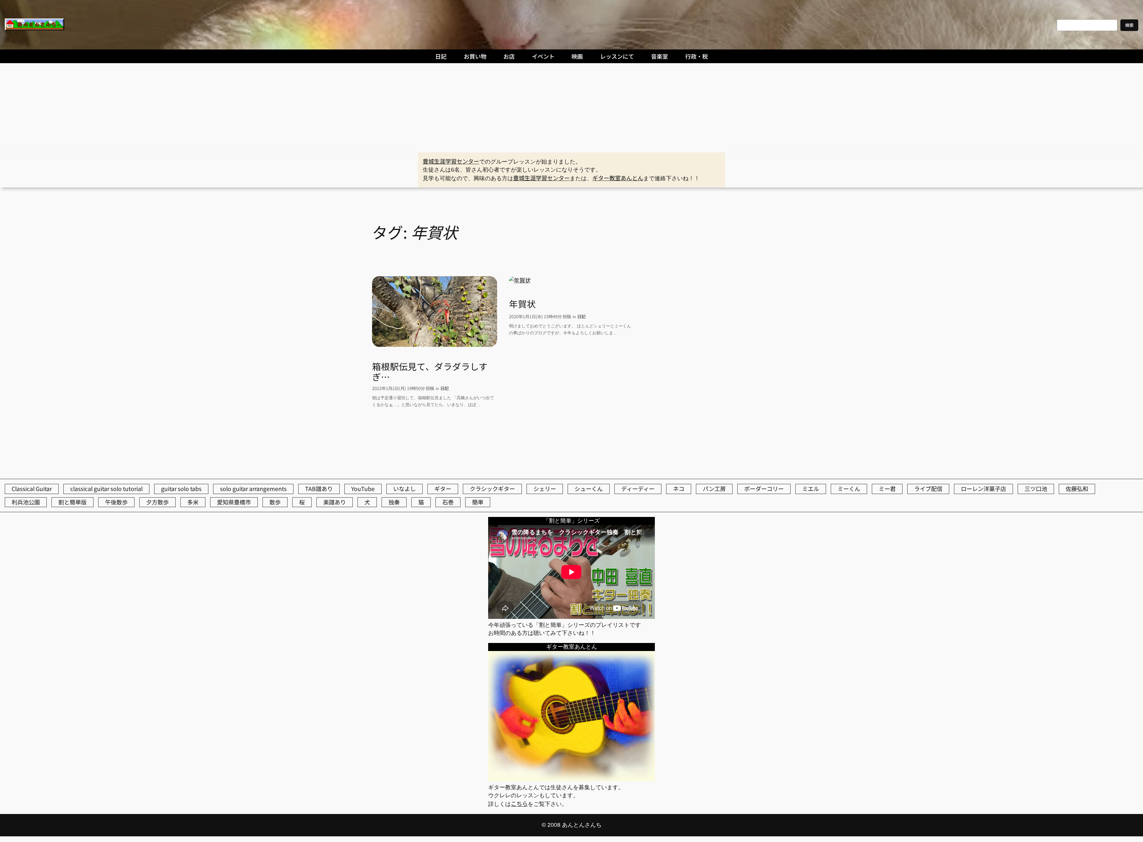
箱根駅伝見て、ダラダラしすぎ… (430, 371)
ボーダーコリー (764, 488)
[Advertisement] (571, 108)
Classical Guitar (32, 488)
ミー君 (887, 488)
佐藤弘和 (1077, 488)
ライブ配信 (928, 488)
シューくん (588, 488)
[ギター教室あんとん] (571, 779)
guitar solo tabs (181, 488)
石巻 (448, 502)
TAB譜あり (319, 488)
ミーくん (849, 488)
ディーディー (638, 488)
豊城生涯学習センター (451, 161)
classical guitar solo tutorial (106, 488)
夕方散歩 (157, 502)
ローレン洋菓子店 (983, 488)
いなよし (404, 488)
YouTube (363, 488)
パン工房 (714, 488)
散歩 (275, 502)
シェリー (544, 488)
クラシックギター (492, 488)
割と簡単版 (72, 502)
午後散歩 (116, 502)
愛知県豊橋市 (234, 502)
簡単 (477, 502)
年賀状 (522, 304)
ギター (442, 488)
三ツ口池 (1036, 488)
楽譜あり (334, 502)
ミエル (810, 488)
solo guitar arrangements (253, 488)
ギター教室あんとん (617, 178)
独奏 (394, 502)
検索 (1129, 25)
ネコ (678, 488)
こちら (519, 803)
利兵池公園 (26, 502)
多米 (193, 502)
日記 (444, 388)
